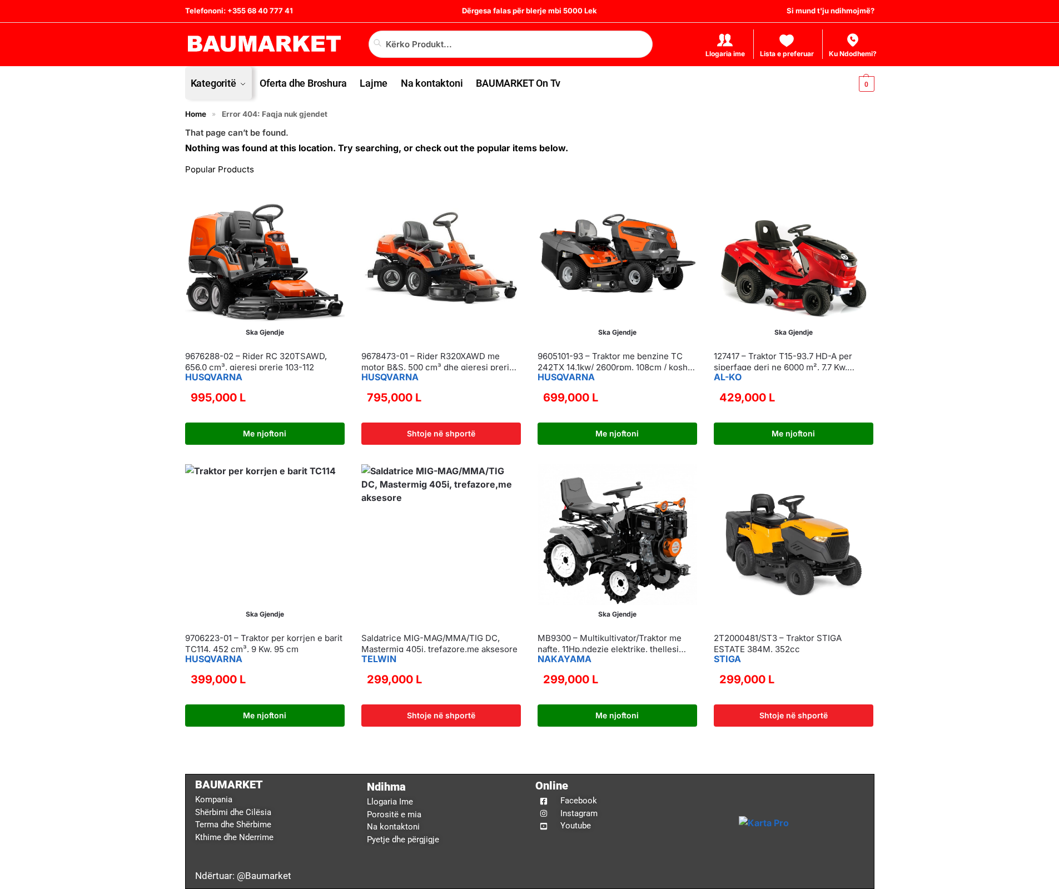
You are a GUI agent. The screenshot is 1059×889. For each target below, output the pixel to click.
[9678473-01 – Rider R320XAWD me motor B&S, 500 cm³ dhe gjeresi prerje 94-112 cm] (441, 262)
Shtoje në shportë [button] (441, 433)
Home (195, 114)
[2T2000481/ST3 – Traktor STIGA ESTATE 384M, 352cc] (793, 544)
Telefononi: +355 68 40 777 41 (239, 10)
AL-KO (728, 377)
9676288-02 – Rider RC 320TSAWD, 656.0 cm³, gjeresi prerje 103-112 (256, 362)
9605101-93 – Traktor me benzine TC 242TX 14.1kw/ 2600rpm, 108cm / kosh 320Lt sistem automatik (613, 362)
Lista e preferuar (787, 53)
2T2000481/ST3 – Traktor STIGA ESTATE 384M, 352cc (778, 643)
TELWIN (378, 658)
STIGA (727, 658)
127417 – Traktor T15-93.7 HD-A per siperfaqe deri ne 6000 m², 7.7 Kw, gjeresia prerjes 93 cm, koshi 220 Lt (784, 362)
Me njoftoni (264, 433)
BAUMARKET (229, 784)
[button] (857, 83)
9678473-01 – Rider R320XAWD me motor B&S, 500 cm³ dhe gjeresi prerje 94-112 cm (437, 362)
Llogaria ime (725, 53)
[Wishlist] (328, 199)
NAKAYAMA (564, 658)
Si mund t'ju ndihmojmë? (830, 10)
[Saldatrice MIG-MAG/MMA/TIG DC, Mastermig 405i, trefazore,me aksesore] (441, 544)
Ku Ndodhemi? (853, 53)
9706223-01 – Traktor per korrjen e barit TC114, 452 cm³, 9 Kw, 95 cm (263, 643)
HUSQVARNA (213, 377)
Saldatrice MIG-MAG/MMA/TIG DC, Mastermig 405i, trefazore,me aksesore (439, 643)
